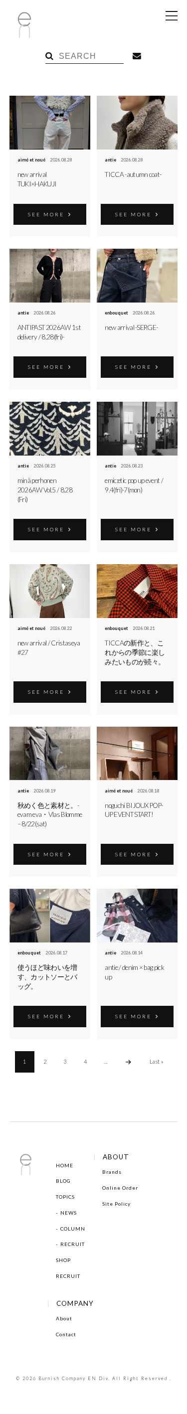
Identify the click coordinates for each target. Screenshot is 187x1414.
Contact (66, 1334)
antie (110, 159)
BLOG (63, 1181)
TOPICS (65, 1197)
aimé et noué (31, 159)
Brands (112, 1172)
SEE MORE (46, 214)
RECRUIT (72, 1244)
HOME (64, 1165)
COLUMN (72, 1229)
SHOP (63, 1260)
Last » (157, 1061)
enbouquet (116, 313)
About (64, 1318)
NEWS (68, 1213)
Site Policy (116, 1204)
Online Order (120, 1188)
